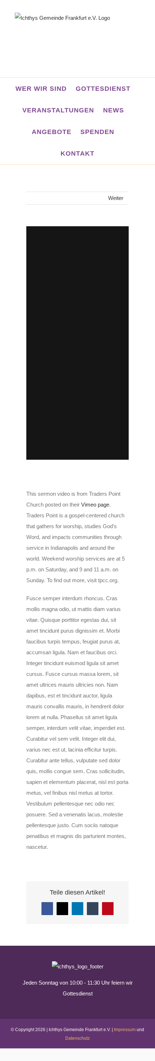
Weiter (115, 198)
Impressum (125, 1029)
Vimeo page (95, 504)
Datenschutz (77, 1038)
